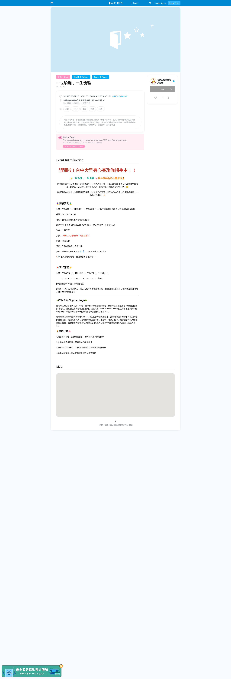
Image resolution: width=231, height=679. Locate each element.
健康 (84, 109)
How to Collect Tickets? (74, 146)
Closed (162, 89)
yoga (75, 109)
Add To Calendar (119, 96)
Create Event (174, 3)
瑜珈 (100, 109)
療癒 (92, 109)
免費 (67, 109)
